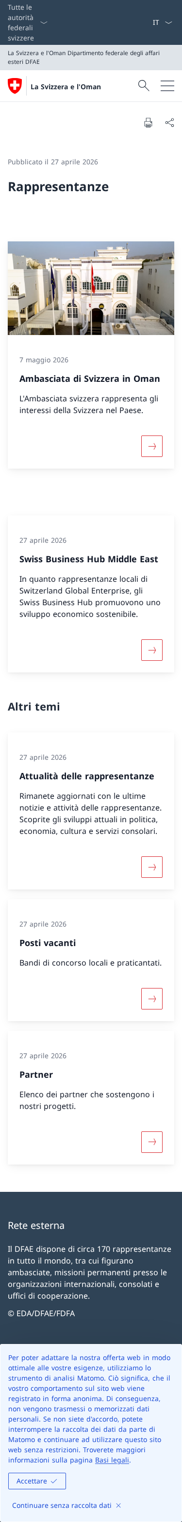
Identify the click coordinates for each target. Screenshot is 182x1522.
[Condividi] (169, 122)
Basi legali (112, 1459)
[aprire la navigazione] (167, 86)
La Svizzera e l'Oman (66, 86)
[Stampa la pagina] (148, 122)
